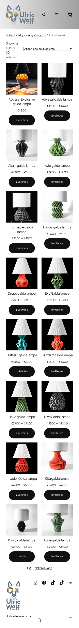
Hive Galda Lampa (57, 417)
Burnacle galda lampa (22, 229)
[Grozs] (69, 14)
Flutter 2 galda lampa (57, 355)
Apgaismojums (37, 35)
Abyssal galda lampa (57, 99)
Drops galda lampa (22, 293)
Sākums (10, 35)
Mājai (21, 35)
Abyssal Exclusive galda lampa (22, 101)
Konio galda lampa (21, 540)
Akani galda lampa (21, 165)
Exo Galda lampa (57, 293)
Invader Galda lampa (22, 478)
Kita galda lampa (57, 478)
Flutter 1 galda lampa (22, 355)
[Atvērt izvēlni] (56, 14)
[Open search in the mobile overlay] (44, 14)
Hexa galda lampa (22, 417)
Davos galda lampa (57, 227)
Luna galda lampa (57, 540)
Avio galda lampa (57, 165)
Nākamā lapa (43, 568)
